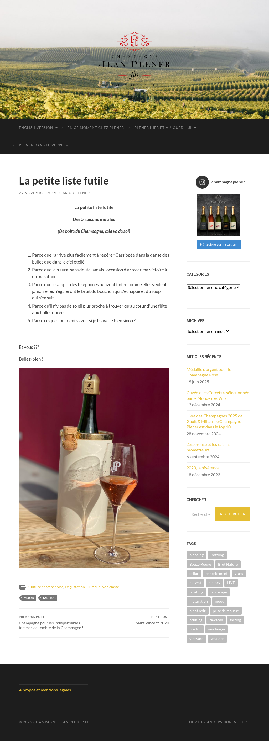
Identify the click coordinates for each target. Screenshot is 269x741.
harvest (195, 582)
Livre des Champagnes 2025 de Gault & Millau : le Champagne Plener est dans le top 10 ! (214, 421)
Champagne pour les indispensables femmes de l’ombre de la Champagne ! (51, 622)
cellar (194, 573)
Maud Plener (76, 193)
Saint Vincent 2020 (152, 620)
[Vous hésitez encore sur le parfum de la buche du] (218, 215)
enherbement (216, 573)
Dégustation (75, 587)
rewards (216, 620)
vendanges (216, 629)
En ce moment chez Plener (96, 127)
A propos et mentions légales (45, 689)
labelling (196, 592)
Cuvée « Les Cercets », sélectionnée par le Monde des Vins (218, 395)
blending (196, 555)
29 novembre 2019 (37, 193)
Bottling (217, 555)
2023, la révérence (203, 467)
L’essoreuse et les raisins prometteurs (208, 447)
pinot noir (197, 610)
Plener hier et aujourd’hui (163, 127)
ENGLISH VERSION (36, 127)
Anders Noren (222, 722)
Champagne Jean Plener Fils (63, 722)
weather (217, 638)
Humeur (93, 587)
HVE (231, 582)
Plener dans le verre (41, 145)
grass (239, 573)
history (214, 582)
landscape (218, 592)
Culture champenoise (45, 587)
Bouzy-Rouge (200, 564)
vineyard (196, 638)
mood (29, 598)
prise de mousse (226, 610)
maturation (198, 601)
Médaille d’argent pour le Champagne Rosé (209, 372)
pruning (195, 620)
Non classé (110, 587)
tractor (195, 629)
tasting (49, 598)
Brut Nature (228, 564)
